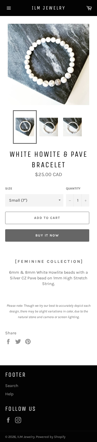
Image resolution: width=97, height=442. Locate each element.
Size (8, 188)
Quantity (73, 188)
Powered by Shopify (50, 437)
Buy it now (47, 235)
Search (11, 385)
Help (9, 393)
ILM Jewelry (48, 8)
